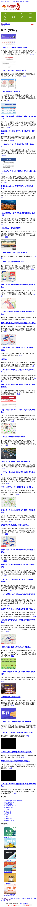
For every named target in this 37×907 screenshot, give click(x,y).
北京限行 (4, 359)
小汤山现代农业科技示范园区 (13, 800)
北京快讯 (6, 24)
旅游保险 (27, 1)
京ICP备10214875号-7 (26, 903)
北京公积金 (7, 883)
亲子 (5, 17)
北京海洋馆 (7, 813)
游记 (22, 17)
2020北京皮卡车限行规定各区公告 (13, 437)
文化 (18, 24)
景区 (30, 17)
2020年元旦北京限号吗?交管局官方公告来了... (17, 721)
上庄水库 (7, 809)
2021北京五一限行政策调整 (10, 228)
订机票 (17, 1)
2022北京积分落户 (9, 895)
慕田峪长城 (7, 811)
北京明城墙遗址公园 (10, 806)
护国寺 (6, 815)
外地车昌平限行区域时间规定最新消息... (15, 761)
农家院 (22, 1)
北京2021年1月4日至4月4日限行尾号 (14, 253)
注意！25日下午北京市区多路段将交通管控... (17, 487)
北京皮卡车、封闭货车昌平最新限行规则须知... (18, 732)
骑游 (13, 17)
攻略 (22, 13)
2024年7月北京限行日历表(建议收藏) (14, 47)
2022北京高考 (8, 872)
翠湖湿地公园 (8, 804)
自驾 (30, 13)
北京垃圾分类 (8, 837)
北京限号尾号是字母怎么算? (11, 91)
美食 (13, 24)
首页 (2, 24)
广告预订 (8, 900)
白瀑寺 (6, 816)
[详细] (32, 54)
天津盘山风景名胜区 (10, 807)
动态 (13, 13)
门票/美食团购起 (28, 24)
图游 (5, 20)
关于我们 (10, 898)
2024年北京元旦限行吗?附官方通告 (13, 70)
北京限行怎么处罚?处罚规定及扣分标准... (16, 647)
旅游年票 (3, 1)
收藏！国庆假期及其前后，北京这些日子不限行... (18, 323)
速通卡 (6, 848)
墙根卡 (9, 1)
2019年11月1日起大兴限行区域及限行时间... (16, 752)
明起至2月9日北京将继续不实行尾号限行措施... (18, 609)
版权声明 (16, 898)
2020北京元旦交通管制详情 (10, 697)
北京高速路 (7, 860)
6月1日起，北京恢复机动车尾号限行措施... (16, 461)
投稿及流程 (30, 898)
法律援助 (23, 898)
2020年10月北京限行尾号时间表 (12, 262)
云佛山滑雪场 (8, 818)
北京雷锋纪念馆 (9, 820)
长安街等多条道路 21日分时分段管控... (15, 525)
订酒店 (13, 1)
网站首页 (3, 898)
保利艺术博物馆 (9, 802)
